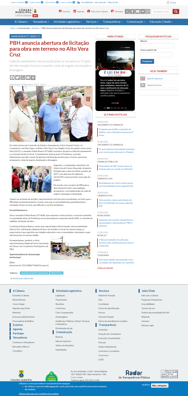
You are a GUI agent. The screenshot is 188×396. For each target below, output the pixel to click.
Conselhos (17, 351)
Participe (119, 11)
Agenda (80, 11)
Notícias (36, 28)
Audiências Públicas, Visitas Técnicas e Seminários (73, 322)
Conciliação (103, 304)
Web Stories (115, 36)
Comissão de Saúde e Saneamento (34, 273)
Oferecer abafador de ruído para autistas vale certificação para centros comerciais (116, 242)
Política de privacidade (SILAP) (155, 312)
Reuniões (60, 304)
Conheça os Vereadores (23, 342)
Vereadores (40, 21)
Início (12, 28)
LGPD (101, 359)
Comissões (61, 308)
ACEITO (146, 384)
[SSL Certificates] (169, 373)
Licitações (103, 329)
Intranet (145, 321)
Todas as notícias (105, 267)
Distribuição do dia (64, 328)
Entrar (173, 2)
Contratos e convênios (108, 351)
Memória (16, 312)
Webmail (145, 317)
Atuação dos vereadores (109, 334)
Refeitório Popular (106, 295)
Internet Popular (106, 317)
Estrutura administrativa (23, 317)
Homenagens (62, 317)
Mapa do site (113, 2)
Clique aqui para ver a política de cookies (39, 393)
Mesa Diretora (19, 299)
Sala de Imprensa (155, 78)
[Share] (33, 77)
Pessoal (102, 342)
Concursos (103, 355)
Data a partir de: (149, 50)
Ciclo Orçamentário (64, 312)
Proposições (61, 299)
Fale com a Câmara (99, 11)
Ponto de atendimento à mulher (112, 321)
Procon (101, 312)
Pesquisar (147, 61)
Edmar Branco (56, 273)
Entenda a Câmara (20, 295)
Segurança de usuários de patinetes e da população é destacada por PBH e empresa (116, 223)
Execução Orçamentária (109, 338)
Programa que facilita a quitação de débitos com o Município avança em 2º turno (116, 132)
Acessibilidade (87, 2)
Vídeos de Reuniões (65, 345)
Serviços (91, 21)
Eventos (66, 11)
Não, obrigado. (159, 385)
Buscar (144, 41)
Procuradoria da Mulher (23, 321)
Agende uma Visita (21, 308)
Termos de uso (148, 308)
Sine (100, 299)
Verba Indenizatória (107, 346)
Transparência (112, 21)
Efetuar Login (147, 325)
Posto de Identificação (108, 308)
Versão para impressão (23, 278)
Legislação (60, 295)
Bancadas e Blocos (21, 346)
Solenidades (61, 349)
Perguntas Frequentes (151, 299)
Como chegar (18, 304)
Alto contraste (100, 2)
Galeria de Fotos (154, 85)
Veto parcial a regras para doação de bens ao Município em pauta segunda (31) (116, 203)
